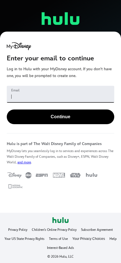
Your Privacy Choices (88, 239)
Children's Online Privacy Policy (54, 230)
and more (24, 162)
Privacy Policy (17, 230)
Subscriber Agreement (97, 230)
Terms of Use (58, 239)
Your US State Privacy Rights (24, 239)
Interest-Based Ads (60, 248)
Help (113, 239)
